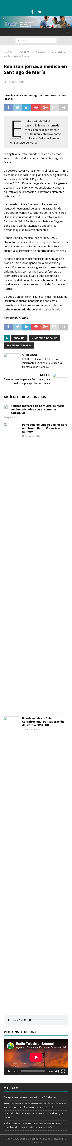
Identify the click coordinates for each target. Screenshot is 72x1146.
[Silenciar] (57, 1071)
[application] (36, 1057)
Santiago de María (19, 345)
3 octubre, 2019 (15, 82)
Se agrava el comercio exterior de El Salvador (30, 1097)
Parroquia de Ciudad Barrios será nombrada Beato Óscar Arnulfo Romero (44, 428)
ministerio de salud (44, 338)
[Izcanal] (36, 25)
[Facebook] (32, 12)
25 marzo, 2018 (32, 435)
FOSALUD (19, 338)
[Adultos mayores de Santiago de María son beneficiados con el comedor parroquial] (6, 406)
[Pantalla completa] (63, 1071)
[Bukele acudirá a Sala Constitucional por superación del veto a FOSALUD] (11, 859)
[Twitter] (39, 12)
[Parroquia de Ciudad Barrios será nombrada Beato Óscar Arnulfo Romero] (11, 566)
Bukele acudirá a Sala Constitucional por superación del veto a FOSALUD (43, 721)
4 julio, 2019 (12, 417)
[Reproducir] (9, 1071)
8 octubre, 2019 (33, 729)
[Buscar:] (36, 40)
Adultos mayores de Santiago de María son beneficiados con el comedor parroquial (38, 409)
